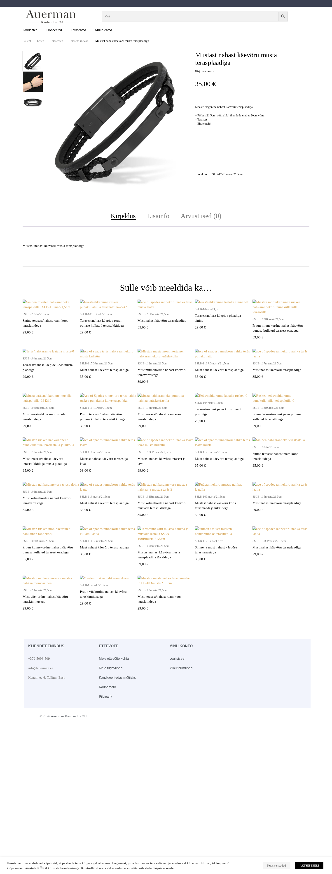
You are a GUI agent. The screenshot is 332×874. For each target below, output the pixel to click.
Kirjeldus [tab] (123, 216)
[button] (180, 57)
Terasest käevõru (79, 41)
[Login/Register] (303, 16)
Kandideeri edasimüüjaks (117, 677)
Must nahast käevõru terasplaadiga (162, 320)
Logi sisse (176, 658)
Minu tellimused (180, 668)
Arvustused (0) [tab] (201, 216)
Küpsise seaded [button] (276, 865)
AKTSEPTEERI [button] (309, 865)
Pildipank (105, 696)
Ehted (40, 41)
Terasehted (56, 41)
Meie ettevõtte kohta (114, 658)
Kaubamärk (107, 687)
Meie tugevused (110, 668)
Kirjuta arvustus (205, 71)
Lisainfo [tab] (158, 216)
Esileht (27, 41)
